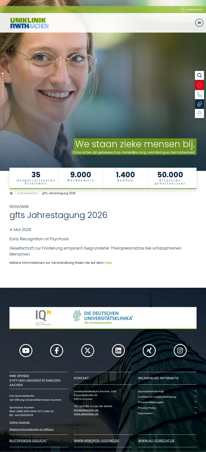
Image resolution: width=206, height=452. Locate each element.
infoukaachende (86, 410)
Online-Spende (19, 422)
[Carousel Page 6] (3, 88)
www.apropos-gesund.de (96, 440)
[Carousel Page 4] (3, 82)
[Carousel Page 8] (3, 95)
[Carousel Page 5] (3, 85)
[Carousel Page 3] (3, 79)
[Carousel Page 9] (3, 98)
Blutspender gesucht (28, 440)
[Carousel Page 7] (3, 91)
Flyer (108, 262)
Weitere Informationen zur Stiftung (31, 429)
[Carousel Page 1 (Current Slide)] (3, 73)
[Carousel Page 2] (3, 76)
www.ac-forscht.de (156, 440)
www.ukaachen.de (86, 414)
